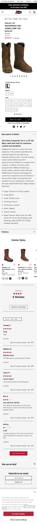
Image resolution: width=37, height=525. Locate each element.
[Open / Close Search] (30, 12)
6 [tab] (22, 76)
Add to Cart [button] (15, 119)
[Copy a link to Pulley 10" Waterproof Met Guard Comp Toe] (24, 127)
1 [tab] (10, 76)
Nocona (28, 1)
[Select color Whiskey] (7, 86)
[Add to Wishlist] (28, 119)
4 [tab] (17, 76)
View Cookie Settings (18, 520)
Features (5, 232)
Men (10, 19)
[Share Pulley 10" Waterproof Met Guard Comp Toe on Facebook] (17, 127)
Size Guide (18, 114)
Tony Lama (20, 1)
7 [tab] (24, 76)
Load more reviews (18, 453)
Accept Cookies (18, 514)
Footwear (15, 19)
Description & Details (10, 134)
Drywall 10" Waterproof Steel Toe (8, 269)
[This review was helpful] (28, 342)
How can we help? (9, 464)
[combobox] (12, 319)
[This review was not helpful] (31, 342)
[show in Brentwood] (19, 265)
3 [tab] (15, 76)
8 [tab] (26, 76)
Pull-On (25, 19)
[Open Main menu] (2, 12)
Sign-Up (18, 482)
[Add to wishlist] (14, 265)
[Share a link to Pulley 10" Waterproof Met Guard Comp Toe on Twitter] (21, 127)
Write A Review (18, 307)
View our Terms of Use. (14, 509)
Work (20, 19)
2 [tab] (13, 76)
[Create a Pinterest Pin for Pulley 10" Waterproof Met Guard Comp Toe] (14, 127)
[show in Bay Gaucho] (35, 265)
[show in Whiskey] (3, 265)
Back (6, 19)
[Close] (35, 492)
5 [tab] (19, 76)
